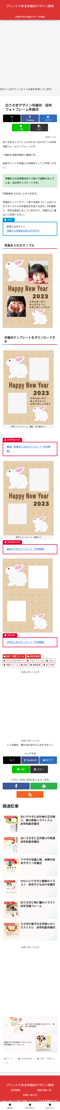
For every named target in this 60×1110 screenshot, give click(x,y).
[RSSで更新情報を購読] (30, 794)
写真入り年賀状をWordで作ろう (23, 231)
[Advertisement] (30, 52)
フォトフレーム (37, 661)
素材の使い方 (44, 1090)
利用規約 (15, 1090)
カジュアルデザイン (15, 661)
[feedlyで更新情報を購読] (43, 786)
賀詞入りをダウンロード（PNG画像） (26, 549)
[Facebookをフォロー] (16, 786)
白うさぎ (50, 665)
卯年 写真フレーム (15, 656)
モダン (52, 661)
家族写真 (37, 665)
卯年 (26, 665)
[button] (39, 127)
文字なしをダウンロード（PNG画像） (26, 642)
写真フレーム (12, 665)
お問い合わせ (30, 1095)
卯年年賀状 (35, 656)
